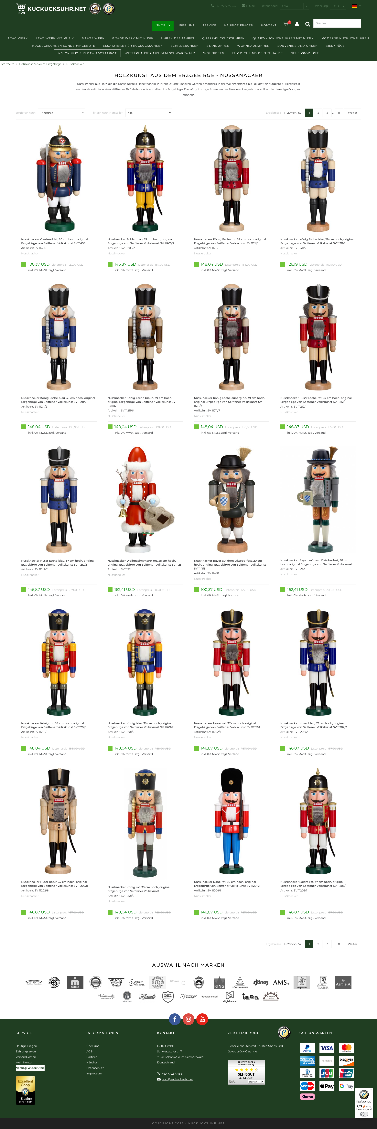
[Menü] (370, 1090)
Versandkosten (26, 1057)
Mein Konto (24, 1062)
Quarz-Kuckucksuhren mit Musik (283, 38)
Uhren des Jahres (177, 38)
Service (209, 25)
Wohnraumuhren (253, 46)
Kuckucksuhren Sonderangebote (63, 46)
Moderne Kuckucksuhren (345, 38)
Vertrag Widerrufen (30, 1068)
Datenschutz (95, 1068)
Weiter (352, 112)
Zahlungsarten (26, 1051)
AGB (89, 1051)
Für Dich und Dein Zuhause (257, 53)
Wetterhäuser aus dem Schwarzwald (160, 53)
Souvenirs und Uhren (297, 46)
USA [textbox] (285, 6)
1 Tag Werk (18, 38)
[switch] (364, 1114)
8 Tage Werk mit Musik (132, 38)
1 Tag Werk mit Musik (55, 38)
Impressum (94, 1073)
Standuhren (218, 46)
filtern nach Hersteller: (108, 112)
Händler (91, 1062)
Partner (91, 1057)
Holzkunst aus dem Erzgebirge (87, 53)
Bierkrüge (335, 46)
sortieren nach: (26, 112)
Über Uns (186, 25)
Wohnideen (213, 53)
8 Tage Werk (93, 38)
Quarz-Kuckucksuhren (223, 38)
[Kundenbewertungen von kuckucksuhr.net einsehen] (246, 1073)
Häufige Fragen (238, 25)
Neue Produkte (305, 53)
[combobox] (294, 6)
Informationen (102, 1033)
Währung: (322, 6)
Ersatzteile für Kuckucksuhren (133, 46)
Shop (161, 25)
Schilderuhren (185, 46)
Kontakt (268, 25)
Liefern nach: (269, 6)
